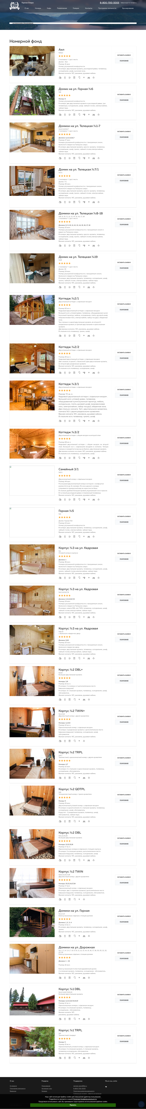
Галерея (76, 8)
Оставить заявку (124, 55)
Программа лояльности (107, 8)
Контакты (88, 8)
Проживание (46, 1086)
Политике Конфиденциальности (85, 1099)
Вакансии (13, 1091)
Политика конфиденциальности (83, 1091)
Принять (73, 1105)
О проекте (13, 1086)
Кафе (49, 8)
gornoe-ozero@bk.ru (80, 1086)
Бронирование (128, 8)
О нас (27, 8)
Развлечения (62, 8)
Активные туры (47, 1088)
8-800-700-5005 (109, 3)
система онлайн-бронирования (22, 23)
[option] (32, 61)
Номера (38, 8)
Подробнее (124, 60)
